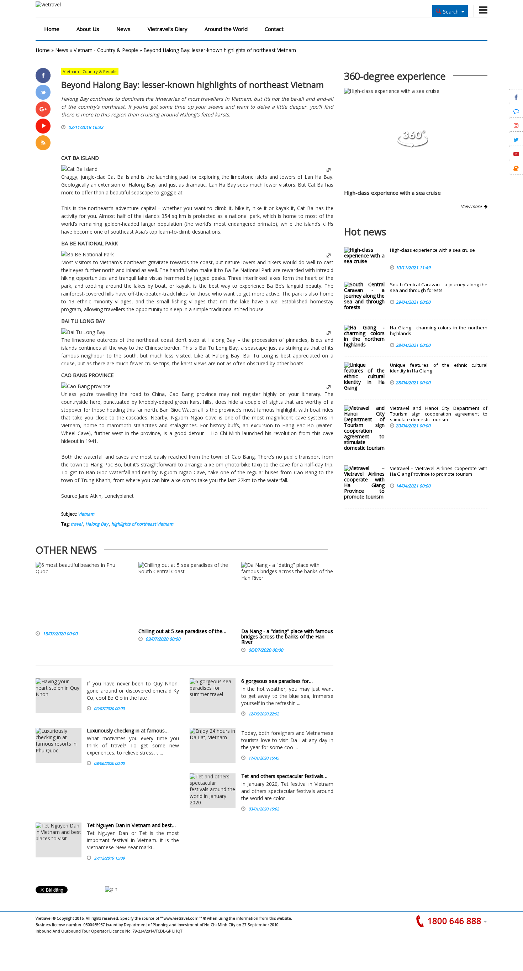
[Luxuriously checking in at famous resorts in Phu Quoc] (58, 745)
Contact (274, 28)
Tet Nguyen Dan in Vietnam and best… (131, 825)
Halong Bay (96, 524)
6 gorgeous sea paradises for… (277, 681)
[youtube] (43, 126)
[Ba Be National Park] (87, 254)
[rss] (43, 142)
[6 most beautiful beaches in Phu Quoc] (82, 595)
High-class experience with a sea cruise (392, 192)
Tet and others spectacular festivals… (284, 776)
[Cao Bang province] (86, 386)
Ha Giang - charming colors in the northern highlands (438, 330)
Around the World (226, 28)
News (123, 28)
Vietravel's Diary (167, 28)
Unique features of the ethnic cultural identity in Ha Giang (438, 368)
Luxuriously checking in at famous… (128, 730)
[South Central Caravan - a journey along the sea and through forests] (364, 296)
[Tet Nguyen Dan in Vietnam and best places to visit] (58, 840)
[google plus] (43, 108)
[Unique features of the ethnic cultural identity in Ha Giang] (364, 376)
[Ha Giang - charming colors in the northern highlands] (364, 336)
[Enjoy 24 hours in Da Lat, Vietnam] (213, 745)
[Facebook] (43, 75)
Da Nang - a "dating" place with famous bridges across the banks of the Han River (287, 637)
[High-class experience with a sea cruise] (412, 145)
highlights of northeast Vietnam (141, 524)
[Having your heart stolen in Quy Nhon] (58, 695)
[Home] (69, 4)
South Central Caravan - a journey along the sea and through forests (438, 287)
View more (472, 206)
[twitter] (43, 92)
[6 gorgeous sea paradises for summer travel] (213, 695)
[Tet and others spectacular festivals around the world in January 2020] (213, 790)
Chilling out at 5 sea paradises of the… (182, 631)
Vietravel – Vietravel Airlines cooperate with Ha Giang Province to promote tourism (438, 471)
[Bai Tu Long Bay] (83, 332)
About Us (87, 28)
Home (51, 28)
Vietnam (86, 514)
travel (76, 524)
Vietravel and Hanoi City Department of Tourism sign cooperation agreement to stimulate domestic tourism (438, 414)
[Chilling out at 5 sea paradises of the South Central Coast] (184, 595)
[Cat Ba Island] (79, 169)
